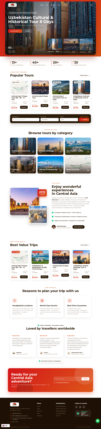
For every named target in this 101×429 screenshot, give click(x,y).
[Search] (91, 5)
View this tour (14, 29)
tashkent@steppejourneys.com (20, 415)
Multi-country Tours (61, 408)
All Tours (58, 415)
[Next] (13, 51)
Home (41, 5)
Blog (58, 5)
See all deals (84, 245)
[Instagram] (80, 407)
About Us (53, 5)
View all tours (84, 75)
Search (85, 119)
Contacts (64, 5)
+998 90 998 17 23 (16, 413)
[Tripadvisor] (83, 407)
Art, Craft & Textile (60, 413)
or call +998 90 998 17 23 (62, 382)
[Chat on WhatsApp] (98, 421)
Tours (47, 5)
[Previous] (9, 51)
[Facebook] (76, 407)
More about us (78, 227)
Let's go (85, 378)
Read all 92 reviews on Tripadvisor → (51, 361)
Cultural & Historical (61, 406)
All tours (27, 29)
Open (57, 51)
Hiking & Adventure (61, 411)
